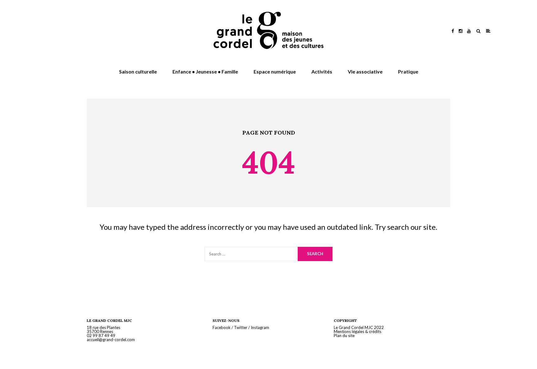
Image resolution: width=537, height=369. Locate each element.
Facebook (222, 327)
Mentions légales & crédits (357, 331)
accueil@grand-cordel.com (111, 339)
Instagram (260, 327)
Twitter (240, 327)
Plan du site (344, 335)
